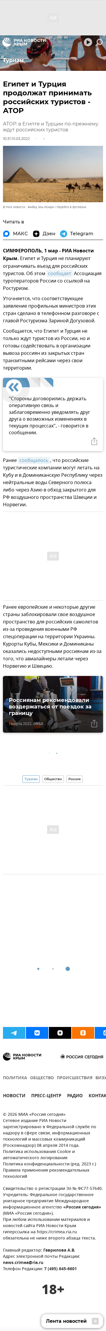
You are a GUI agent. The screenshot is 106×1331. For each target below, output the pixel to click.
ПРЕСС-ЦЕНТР (46, 1096)
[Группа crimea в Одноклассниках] (83, 1033)
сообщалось (34, 460)
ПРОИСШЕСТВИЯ (74, 1078)
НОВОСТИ (14, 1096)
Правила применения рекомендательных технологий (46, 1173)
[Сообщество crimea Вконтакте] (37, 1033)
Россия (74, 779)
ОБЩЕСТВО (42, 1078)
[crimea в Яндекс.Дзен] (60, 1033)
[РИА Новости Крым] (24, 42)
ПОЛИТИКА (15, 1078)
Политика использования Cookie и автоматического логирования (39, 1155)
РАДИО (75, 1096)
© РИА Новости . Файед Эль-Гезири (28, 207)
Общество (53, 779)
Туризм (31, 779)
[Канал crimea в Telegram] (14, 1033)
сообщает (59, 273)
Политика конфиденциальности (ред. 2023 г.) (49, 1164)
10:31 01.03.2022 (16, 138)
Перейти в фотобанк (71, 207)
